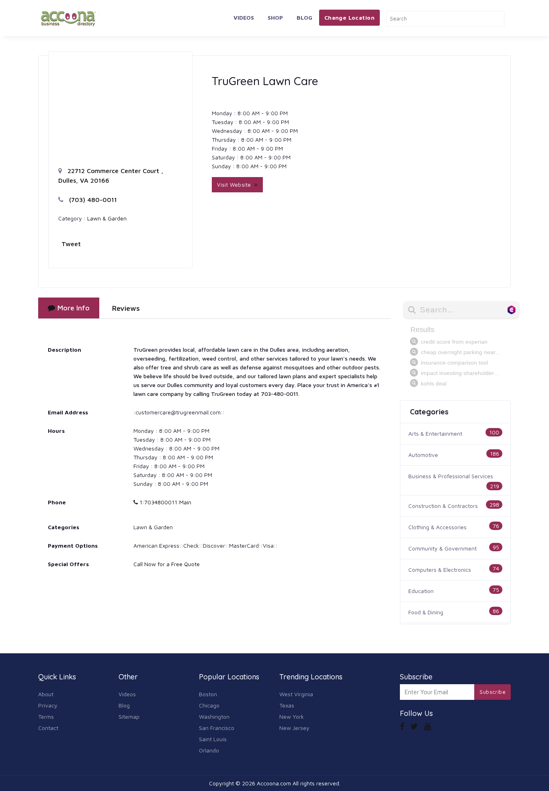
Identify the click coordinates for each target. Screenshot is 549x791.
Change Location (349, 17)
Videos (244, 17)
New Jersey (294, 727)
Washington (214, 716)
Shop (275, 17)
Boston (208, 694)
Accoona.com (274, 783)
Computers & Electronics (439, 569)
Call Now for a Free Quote (166, 564)
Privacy (47, 705)
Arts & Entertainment (435, 433)
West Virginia (296, 694)
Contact (48, 727)
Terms (46, 716)
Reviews (126, 308)
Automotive (423, 454)
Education (421, 590)
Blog (304, 17)
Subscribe (492, 692)
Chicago (209, 705)
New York (291, 716)
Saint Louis (213, 739)
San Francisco (216, 727)
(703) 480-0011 (92, 199)
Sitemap (129, 716)
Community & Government (442, 548)
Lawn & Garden (107, 218)
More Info (73, 308)
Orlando (209, 750)
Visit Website (235, 184)
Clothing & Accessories (437, 527)
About (45, 694)
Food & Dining (425, 612)
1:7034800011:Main (164, 502)
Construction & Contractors (443, 505)
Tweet (71, 243)
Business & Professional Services (450, 476)
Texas (286, 705)
